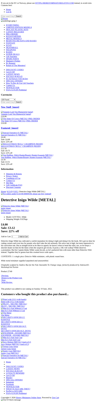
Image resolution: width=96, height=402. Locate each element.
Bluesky (9, 378)
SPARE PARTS (12, 59)
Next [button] (3, 280)
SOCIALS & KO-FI (14, 76)
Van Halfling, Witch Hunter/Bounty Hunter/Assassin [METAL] (26, 157)
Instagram (10, 382)
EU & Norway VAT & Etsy (17, 79)
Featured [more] (9, 128)
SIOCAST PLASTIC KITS (17, 30)
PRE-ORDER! (12, 34)
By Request (10, 63)
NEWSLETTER (12, 88)
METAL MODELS (14, 38)
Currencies (6, 94)
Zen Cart (55, 398)
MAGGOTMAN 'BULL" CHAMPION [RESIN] (21, 146)
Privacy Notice (12, 176)
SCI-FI (9, 191)
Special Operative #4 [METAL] (13, 358)
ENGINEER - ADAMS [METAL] (15, 335)
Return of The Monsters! (16, 65)
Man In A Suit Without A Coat (13, 311)
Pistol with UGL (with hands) (12, 302)
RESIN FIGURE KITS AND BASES (21, 41)
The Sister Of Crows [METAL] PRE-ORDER (19, 121)
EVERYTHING (12, 25)
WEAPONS (11, 50)
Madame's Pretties (13, 61)
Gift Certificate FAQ (14, 185)
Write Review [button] (7, 282)
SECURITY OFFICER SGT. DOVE (16, 331)
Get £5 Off (10, 72)
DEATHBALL (12, 47)
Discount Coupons (13, 187)
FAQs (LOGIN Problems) (16, 90)
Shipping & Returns (14, 174)
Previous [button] (5, 276)
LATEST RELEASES (15, 32)
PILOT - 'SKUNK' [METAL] (13, 306)
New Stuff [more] (10, 107)
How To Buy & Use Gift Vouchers (20, 83)
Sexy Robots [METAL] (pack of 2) (15, 344)
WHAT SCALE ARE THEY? (18, 389)
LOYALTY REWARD (15, 373)
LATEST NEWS (13, 74)
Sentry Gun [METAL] (10, 353)
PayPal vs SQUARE (14, 391)
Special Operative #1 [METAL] (13, 135)
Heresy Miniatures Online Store (28, 398)
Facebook (10, 384)
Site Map (9, 183)
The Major (5, 315)
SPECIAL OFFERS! (14, 81)
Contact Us (10, 85)
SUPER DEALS (13, 54)
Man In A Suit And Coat (10, 340)
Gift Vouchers (11, 56)
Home (8, 9)
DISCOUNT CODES (15, 70)
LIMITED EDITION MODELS (19, 27)
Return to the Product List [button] (11, 278)
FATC (15, 191)
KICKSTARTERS (13, 36)
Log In (8, 12)
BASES (9, 52)
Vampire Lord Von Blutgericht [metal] (16, 114)
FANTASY (10, 43)
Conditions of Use (13, 178)
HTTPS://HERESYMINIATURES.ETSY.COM (54, 3)
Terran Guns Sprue (8, 349)
